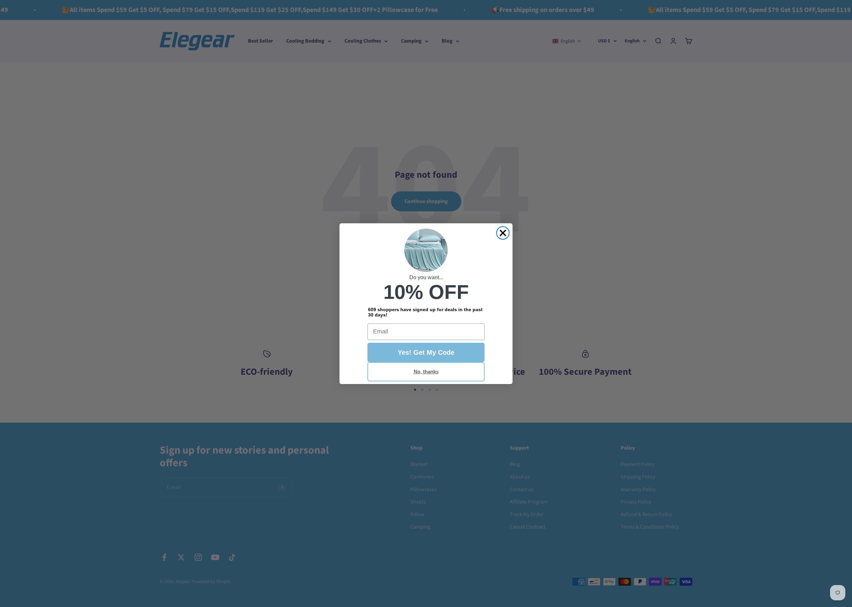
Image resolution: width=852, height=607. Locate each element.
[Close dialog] (503, 233)
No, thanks (426, 371)
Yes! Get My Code (426, 352)
